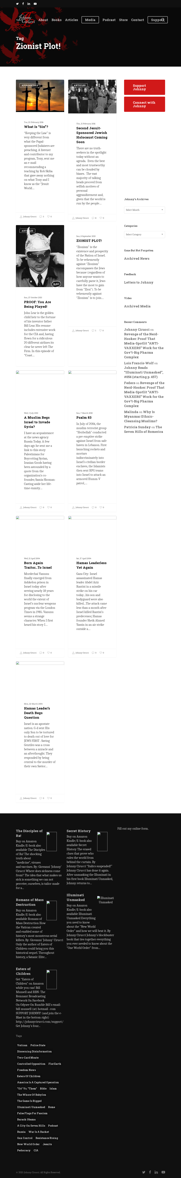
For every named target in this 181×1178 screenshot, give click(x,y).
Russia (21, 1131)
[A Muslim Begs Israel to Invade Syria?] (40, 441)
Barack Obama (26, 1119)
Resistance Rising (47, 1138)
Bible (43, 1088)
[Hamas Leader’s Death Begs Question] (40, 731)
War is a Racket (38, 1131)
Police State (37, 1045)
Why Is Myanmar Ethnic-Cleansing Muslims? (140, 416)
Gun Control (25, 1138)
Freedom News (26, 1070)
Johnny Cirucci (29, 216)
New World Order (28, 1144)
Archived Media (137, 306)
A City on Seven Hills (31, 1125)
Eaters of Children (28, 1076)
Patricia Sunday (137, 427)
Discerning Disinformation (34, 1051)
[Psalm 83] (92, 441)
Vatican (22, 1045)
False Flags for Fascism (32, 1113)
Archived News (136, 258)
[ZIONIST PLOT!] (92, 280)
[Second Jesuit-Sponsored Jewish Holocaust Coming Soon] (92, 151)
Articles (80, 85)
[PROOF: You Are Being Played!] (40, 310)
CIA (36, 1150)
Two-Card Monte (28, 1057)
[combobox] (144, 210)
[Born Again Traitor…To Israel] (40, 586)
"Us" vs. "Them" (27, 1088)
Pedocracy (24, 1150)
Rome (51, 1107)
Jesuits (47, 1144)
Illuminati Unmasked (31, 1107)
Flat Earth (54, 1063)
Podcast (53, 1125)
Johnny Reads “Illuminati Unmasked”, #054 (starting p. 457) (143, 372)
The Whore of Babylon (31, 1094)
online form (140, 829)
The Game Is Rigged (29, 1101)
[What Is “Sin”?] (40, 150)
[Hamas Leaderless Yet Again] (92, 586)
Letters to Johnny (138, 282)
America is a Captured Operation (38, 1082)
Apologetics (30, 85)
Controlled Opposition (31, 1063)
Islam (53, 1088)
